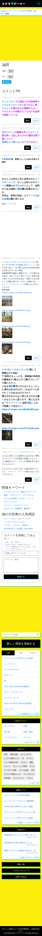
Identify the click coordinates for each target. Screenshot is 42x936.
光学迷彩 (7, 778)
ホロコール (8, 508)
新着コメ (34, 653)
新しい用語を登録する (21, 643)
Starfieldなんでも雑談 (13, 528)
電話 (19, 188)
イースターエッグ (15, 262)
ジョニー (6, 108)
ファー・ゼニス (10, 518)
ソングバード (9, 664)
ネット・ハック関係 (20, 766)
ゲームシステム (10, 737)
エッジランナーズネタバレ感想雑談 (19, 801)
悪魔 (31, 762)
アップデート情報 (10, 770)
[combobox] (21, 634)
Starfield (28, 528)
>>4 (4, 262)
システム (24, 762)
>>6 (14, 204)
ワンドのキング (29, 774)
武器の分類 (14, 754)
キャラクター (9, 726)
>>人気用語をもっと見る (28, 714)
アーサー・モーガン (12, 525)
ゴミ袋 (27, 276)
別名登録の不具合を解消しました (18, 842)
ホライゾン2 (24, 518)
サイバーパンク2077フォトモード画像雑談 (21, 812)
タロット (29, 262)
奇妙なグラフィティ (28, 492)
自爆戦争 (18, 508)
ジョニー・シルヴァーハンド (16, 505)
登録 (10, 71)
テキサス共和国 (10, 498)
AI (23, 758)
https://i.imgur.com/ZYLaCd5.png (20, 428)
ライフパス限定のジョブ (12, 774)
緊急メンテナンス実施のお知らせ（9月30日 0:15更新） (21, 850)
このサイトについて (21, 870)
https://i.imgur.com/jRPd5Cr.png (16, 310)
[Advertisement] (21, 38)
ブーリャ (30, 758)
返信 (27, 120)
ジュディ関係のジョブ (11, 758)
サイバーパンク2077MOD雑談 (17, 795)
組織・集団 (28, 732)
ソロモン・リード (26, 498)
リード (31, 195)
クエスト (27, 737)
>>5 (9, 204)
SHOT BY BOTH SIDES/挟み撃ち (18, 703)
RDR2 (24, 525)
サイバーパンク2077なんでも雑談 (18, 658)
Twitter (7, 82)
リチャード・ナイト (15, 471)
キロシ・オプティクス (13, 692)
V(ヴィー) (8, 675)
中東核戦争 (6, 159)
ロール (32, 766)
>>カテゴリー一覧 (31, 742)
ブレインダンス (26, 754)
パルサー (30, 778)
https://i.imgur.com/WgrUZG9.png (17, 292)
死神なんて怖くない (12, 142)
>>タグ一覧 (34, 783)
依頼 (26, 267)
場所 (28, 508)
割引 (32, 770)
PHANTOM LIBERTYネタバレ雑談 (18, 806)
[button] (7, 301)
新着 (21, 653)
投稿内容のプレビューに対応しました (20, 835)
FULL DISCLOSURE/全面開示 (16, 686)
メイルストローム (11, 104)
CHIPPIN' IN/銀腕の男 (16, 265)
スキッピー (9, 709)
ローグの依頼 (23, 770)
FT (3, 376)
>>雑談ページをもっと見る (27, 822)
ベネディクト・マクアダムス (21, 495)
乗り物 (7, 732)
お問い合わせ (21, 877)
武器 (25, 726)
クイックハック (18, 778)
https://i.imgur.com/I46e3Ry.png (16, 326)
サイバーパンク (14, 402)
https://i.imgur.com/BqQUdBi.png (20, 409)
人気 (8, 653)
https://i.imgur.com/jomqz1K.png (16, 342)
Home (3, 11)
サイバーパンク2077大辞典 (20, 11)
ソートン (7, 766)
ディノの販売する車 (11, 762)
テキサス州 (12, 458)
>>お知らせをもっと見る (28, 857)
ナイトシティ (8, 101)
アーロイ (7, 522)
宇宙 (5, 754)
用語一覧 (21, 864)
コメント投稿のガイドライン (15, 547)
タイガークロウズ (11, 669)
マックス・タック (11, 698)
